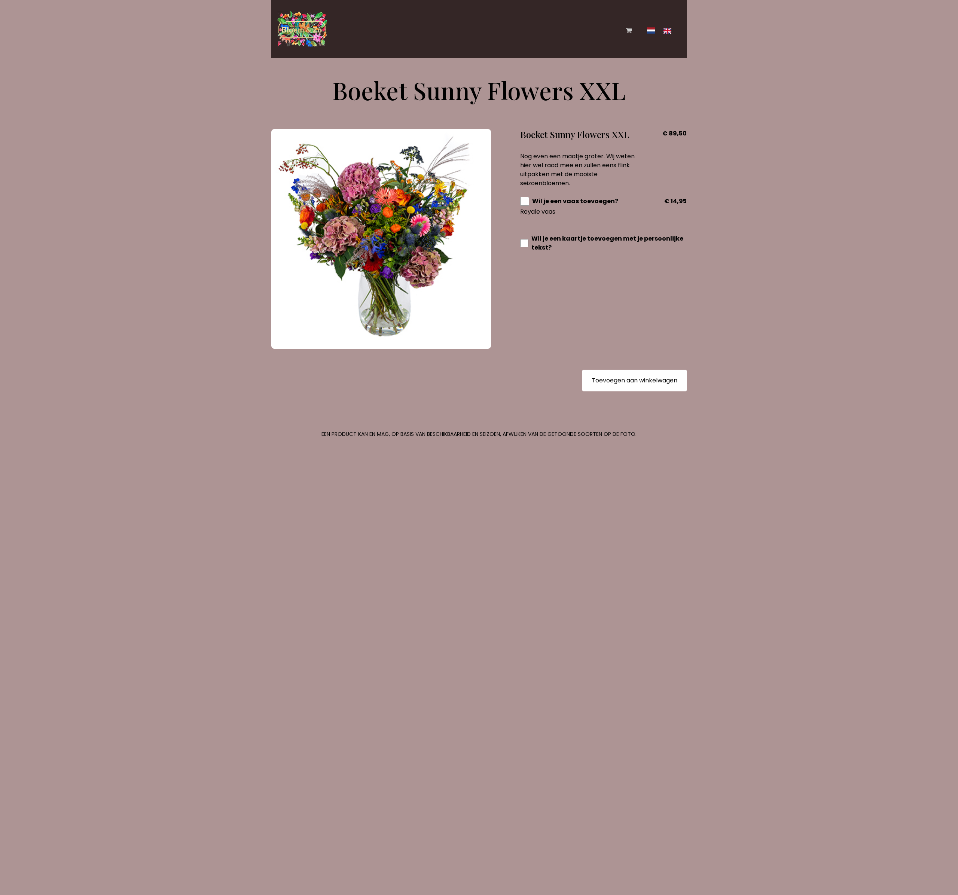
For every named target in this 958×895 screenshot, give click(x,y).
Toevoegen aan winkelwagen (634, 380)
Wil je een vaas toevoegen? (575, 201)
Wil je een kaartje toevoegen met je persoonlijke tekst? (607, 243)
